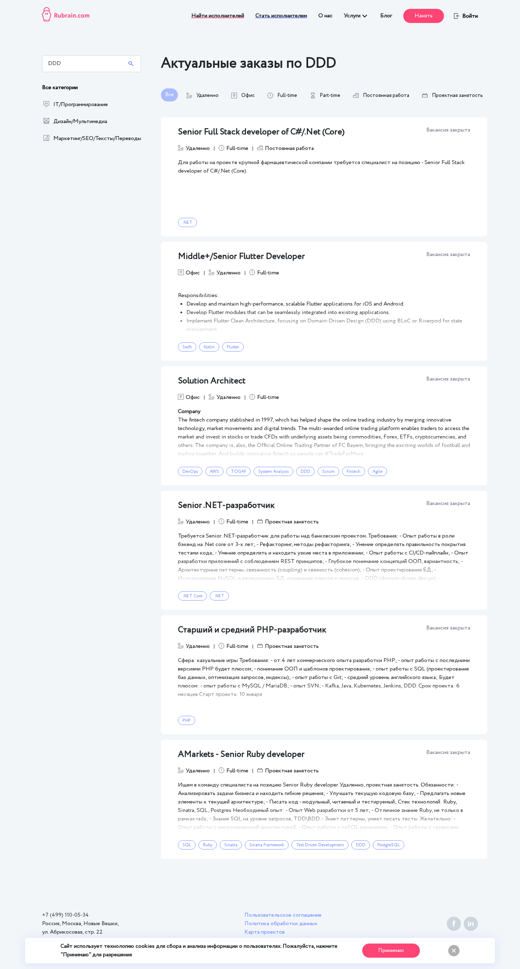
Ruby (207, 845)
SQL (187, 845)
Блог (386, 16)
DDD (305, 472)
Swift (187, 347)
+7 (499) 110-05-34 (65, 915)
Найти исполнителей (217, 16)
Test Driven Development (320, 845)
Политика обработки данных (280, 923)
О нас (325, 16)
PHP (187, 721)
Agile (377, 472)
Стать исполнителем (281, 16)
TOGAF (238, 472)
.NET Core (192, 596)
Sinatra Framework (266, 845)
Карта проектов (264, 932)
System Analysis (273, 472)
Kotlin (209, 347)
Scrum (328, 472)
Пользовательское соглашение (283, 915)
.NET (187, 223)
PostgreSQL (388, 845)
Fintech (353, 472)
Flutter (233, 347)
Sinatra (230, 845)
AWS (214, 472)
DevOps (190, 472)
